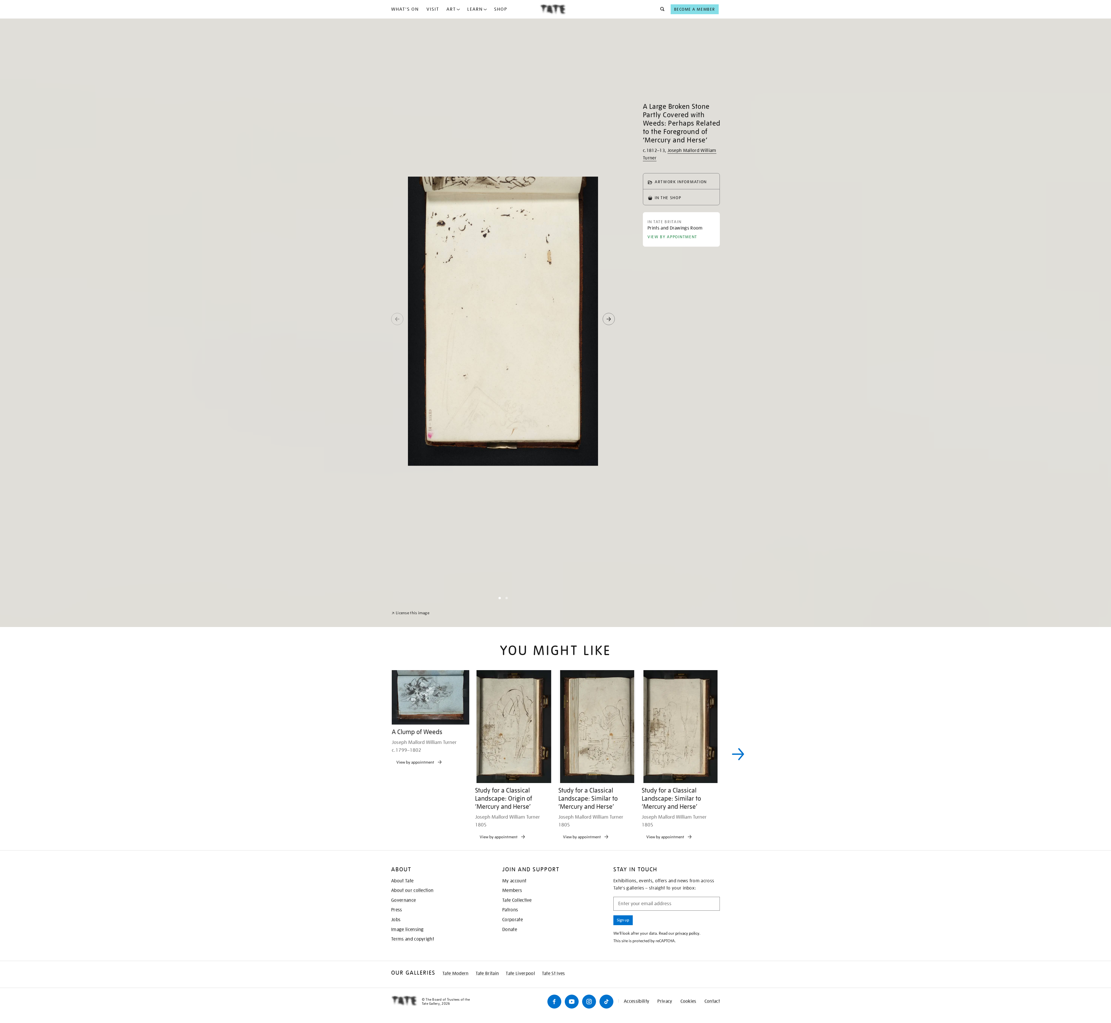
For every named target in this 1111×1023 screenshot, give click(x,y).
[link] (410, 1008)
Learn (475, 9)
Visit (432, 9)
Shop (500, 9)
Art (451, 9)
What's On (405, 9)
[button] (660, 9)
